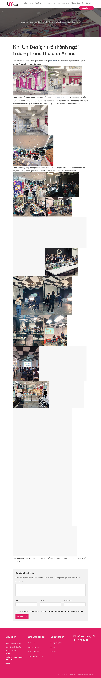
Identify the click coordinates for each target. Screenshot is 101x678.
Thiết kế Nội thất (33, 647)
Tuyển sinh (39, 3)
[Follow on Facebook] (74, 640)
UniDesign (53, 60)
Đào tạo (50, 3)
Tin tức (37, 22)
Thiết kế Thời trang (34, 652)
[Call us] (84, 640)
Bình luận (19, 581)
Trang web (68, 600)
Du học (52, 647)
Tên (17, 600)
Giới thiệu (27, 3)
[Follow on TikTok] (78, 640)
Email (42, 600)
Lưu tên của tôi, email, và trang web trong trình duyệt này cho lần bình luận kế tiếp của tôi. (51, 611)
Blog (31, 22)
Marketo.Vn (90, 674)
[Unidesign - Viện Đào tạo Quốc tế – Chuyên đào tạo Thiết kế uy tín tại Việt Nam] (12, 4)
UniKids (53, 652)
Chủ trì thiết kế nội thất (35, 656)
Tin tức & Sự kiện (77, 3)
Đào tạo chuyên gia (56, 643)
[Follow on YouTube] (87, 640)
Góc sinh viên (62, 3)
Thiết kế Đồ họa (33, 643)
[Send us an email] (81, 640)
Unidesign (24, 22)
